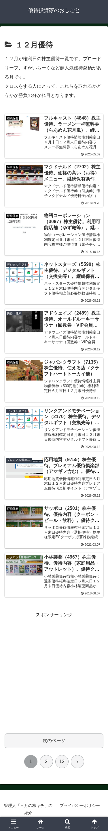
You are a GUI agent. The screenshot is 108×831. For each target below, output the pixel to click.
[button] (97, 730)
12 (62, 761)
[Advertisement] (54, 673)
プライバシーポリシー (80, 805)
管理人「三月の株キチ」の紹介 (28, 809)
